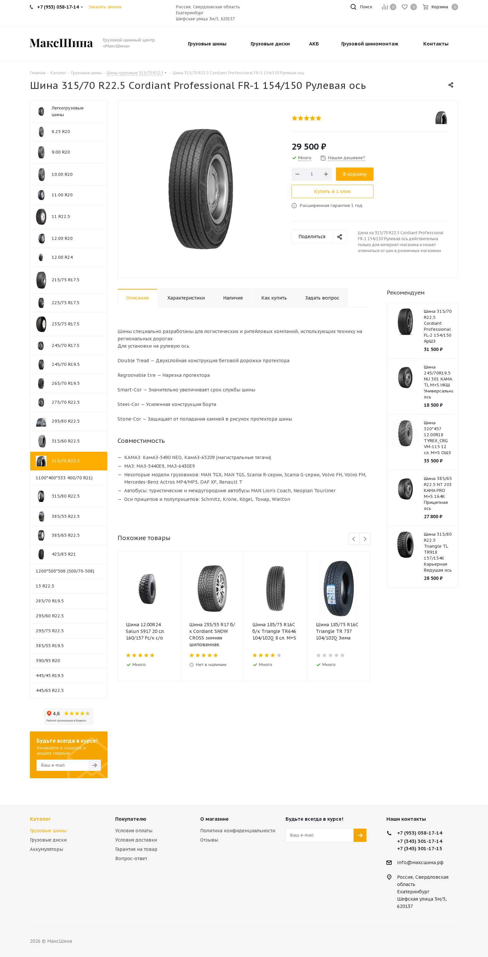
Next (365, 539)
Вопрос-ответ (131, 858)
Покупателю (130, 819)
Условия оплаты (133, 831)
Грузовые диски (48, 840)
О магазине (214, 819)
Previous (354, 539)
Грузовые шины (48, 831)
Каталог (40, 819)
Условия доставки (136, 840)
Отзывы (209, 840)
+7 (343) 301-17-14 (419, 841)
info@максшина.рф (420, 862)
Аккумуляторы (46, 849)
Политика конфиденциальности (237, 831)
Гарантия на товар (136, 849)
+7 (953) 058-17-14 (419, 833)
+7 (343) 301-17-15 (419, 848)
